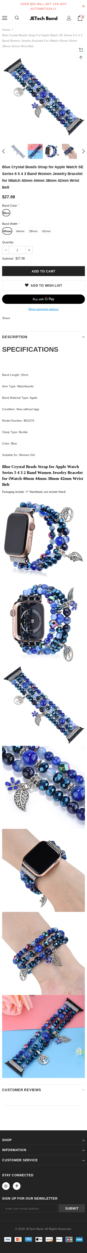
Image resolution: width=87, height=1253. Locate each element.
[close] (83, 6)
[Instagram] (6, 1186)
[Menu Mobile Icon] (4, 18)
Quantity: (8, 242)
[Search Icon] (17, 18)
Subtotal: (8, 258)
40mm (7, 231)
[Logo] (43, 17)
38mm (33, 231)
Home (6, 29)
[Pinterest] (16, 1186)
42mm (46, 231)
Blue (6, 213)
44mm (20, 231)
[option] (43, 96)
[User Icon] (69, 18)
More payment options (43, 309)
